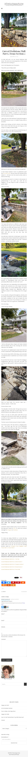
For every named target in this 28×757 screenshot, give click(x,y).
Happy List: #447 (5, 705)
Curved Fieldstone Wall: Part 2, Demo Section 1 (11, 561)
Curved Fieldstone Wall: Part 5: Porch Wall (10, 569)
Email (2, 620)
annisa (4, 591)
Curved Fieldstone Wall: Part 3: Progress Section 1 (12, 564)
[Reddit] (23, 582)
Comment (3, 639)
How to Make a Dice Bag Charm (8, 711)
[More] (13, 585)
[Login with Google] (8, 607)
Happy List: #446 (5, 714)
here (14, 528)
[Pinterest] (18, 582)
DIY (14, 49)
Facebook (15, 530)
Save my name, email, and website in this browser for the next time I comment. (13, 635)
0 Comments (24, 591)
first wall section (6, 173)
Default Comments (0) (5, 599)
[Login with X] (5, 607)
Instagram (9, 530)
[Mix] (3, 585)
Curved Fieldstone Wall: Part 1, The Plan (10, 559)
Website (3, 627)
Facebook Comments (15, 599)
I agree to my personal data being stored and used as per (13, 603)
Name (3, 614)
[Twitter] (8, 582)
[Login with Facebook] (2, 607)
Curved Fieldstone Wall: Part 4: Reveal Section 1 (12, 566)
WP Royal (17, 754)
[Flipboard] (13, 582)
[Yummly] (8, 585)
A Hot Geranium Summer (6, 708)
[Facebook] (3, 582)
